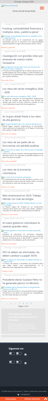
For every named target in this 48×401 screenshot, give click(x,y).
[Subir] (46, 399)
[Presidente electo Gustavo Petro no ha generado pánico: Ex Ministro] (22, 288)
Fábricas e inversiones (9, 214)
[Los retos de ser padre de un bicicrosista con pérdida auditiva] (22, 150)
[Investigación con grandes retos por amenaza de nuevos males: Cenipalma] (22, 68)
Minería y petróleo (8, 47)
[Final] (36, 303)
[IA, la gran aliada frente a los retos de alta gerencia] (21, 124)
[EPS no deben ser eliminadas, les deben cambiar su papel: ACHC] (22, 261)
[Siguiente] (31, 303)
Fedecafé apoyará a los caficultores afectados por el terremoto (22, 317)
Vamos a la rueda (7, 187)
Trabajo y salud (7, 271)
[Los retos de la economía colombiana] (16, 177)
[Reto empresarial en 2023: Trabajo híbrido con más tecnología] (22, 204)
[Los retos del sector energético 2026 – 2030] (18, 96)
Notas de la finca (7, 80)
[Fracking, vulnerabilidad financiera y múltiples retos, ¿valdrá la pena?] (22, 37)
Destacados (10, 399)
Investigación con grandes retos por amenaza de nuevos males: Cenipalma (23, 59)
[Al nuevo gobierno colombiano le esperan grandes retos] (22, 231)
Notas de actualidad (8, 134)
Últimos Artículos (32, 399)
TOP (25, 394)
